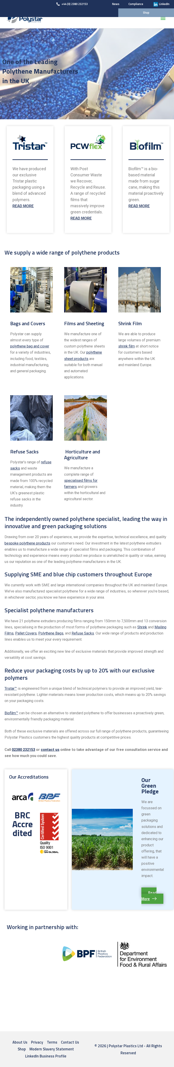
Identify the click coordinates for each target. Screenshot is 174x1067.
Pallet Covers (26, 633)
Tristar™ (11, 688)
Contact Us (70, 1042)
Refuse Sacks (83, 633)
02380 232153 (23, 749)
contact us (50, 749)
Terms (52, 1042)
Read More (23, 206)
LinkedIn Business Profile (45, 1056)
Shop (22, 1049)
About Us (19, 1042)
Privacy (37, 1042)
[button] (83, 116)
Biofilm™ (11, 713)
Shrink (142, 627)
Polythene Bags (50, 633)
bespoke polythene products (27, 543)
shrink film (126, 346)
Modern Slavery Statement (51, 1049)
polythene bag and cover (29, 346)
